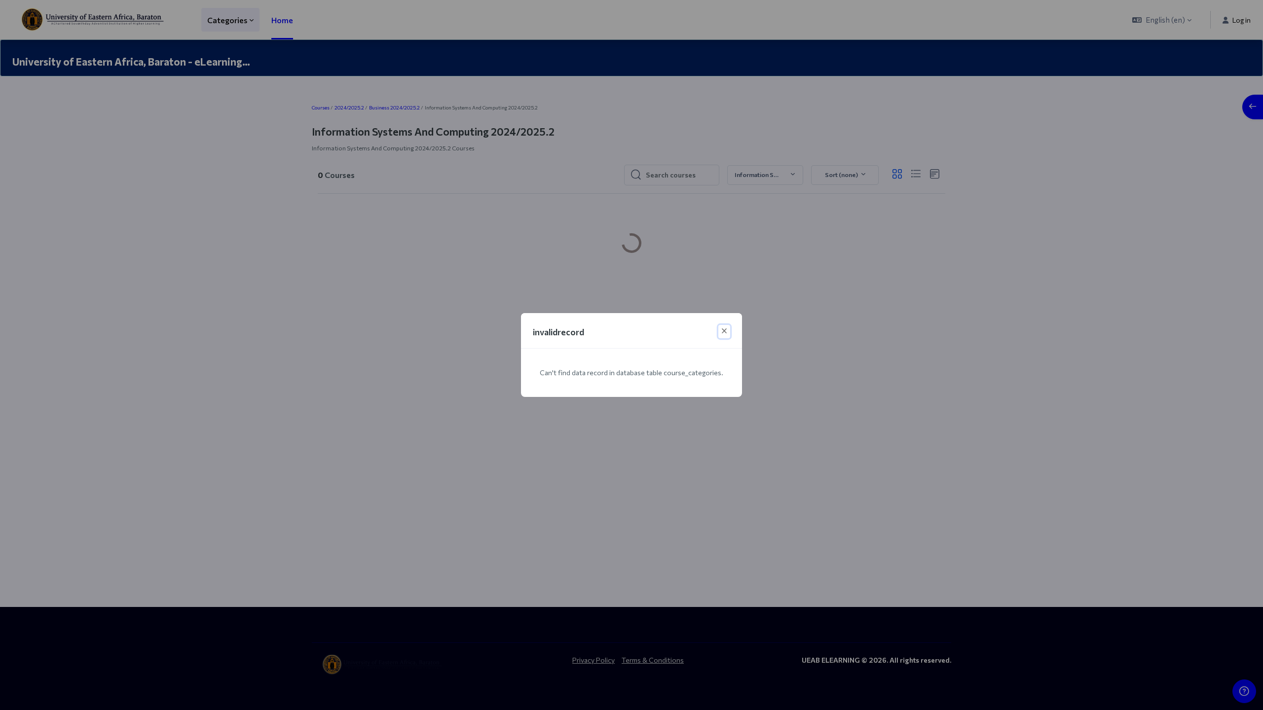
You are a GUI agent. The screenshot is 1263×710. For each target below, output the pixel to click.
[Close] (724, 331)
